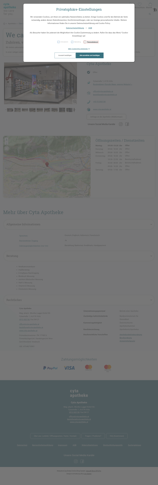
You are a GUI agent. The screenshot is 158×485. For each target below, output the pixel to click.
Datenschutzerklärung (75, 28)
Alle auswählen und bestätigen (90, 55)
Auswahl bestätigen (65, 55)
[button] (79, 49)
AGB (90, 28)
